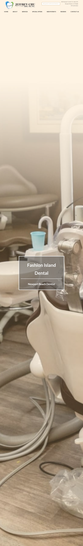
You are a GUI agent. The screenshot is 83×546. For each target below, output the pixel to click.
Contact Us (75, 11)
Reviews (63, 11)
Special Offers (37, 11)
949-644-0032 (74, 5)
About (15, 11)
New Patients (51, 11)
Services (25, 11)
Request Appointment (51, 3)
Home (6, 11)
